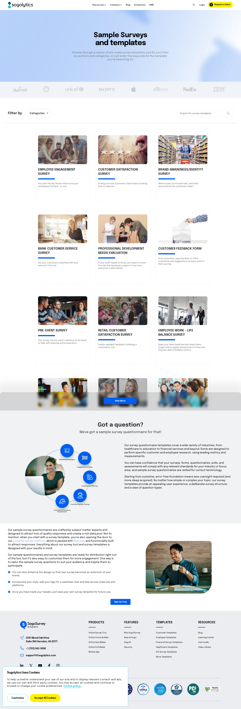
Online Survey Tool (97, 633)
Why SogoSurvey (132, 633)
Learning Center (206, 637)
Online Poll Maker (97, 647)
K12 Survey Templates (166, 652)
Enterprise (139, 5)
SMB (151, 5)
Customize (18, 698)
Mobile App (94, 652)
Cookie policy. (72, 686)
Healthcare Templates (167, 647)
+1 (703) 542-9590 (36, 648)
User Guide (203, 642)
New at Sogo (130, 637)
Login (202, 5)
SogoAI (127, 642)
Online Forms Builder (98, 637)
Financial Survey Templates (169, 642)
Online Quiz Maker (97, 642)
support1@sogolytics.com (41, 655)
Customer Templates (166, 633)
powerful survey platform (29, 541)
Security (128, 647)
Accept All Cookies (45, 698)
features (79, 541)
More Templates (164, 657)
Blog (128, 5)
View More (120, 401)
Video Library (204, 647)
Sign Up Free (120, 602)
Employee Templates (166, 637)
